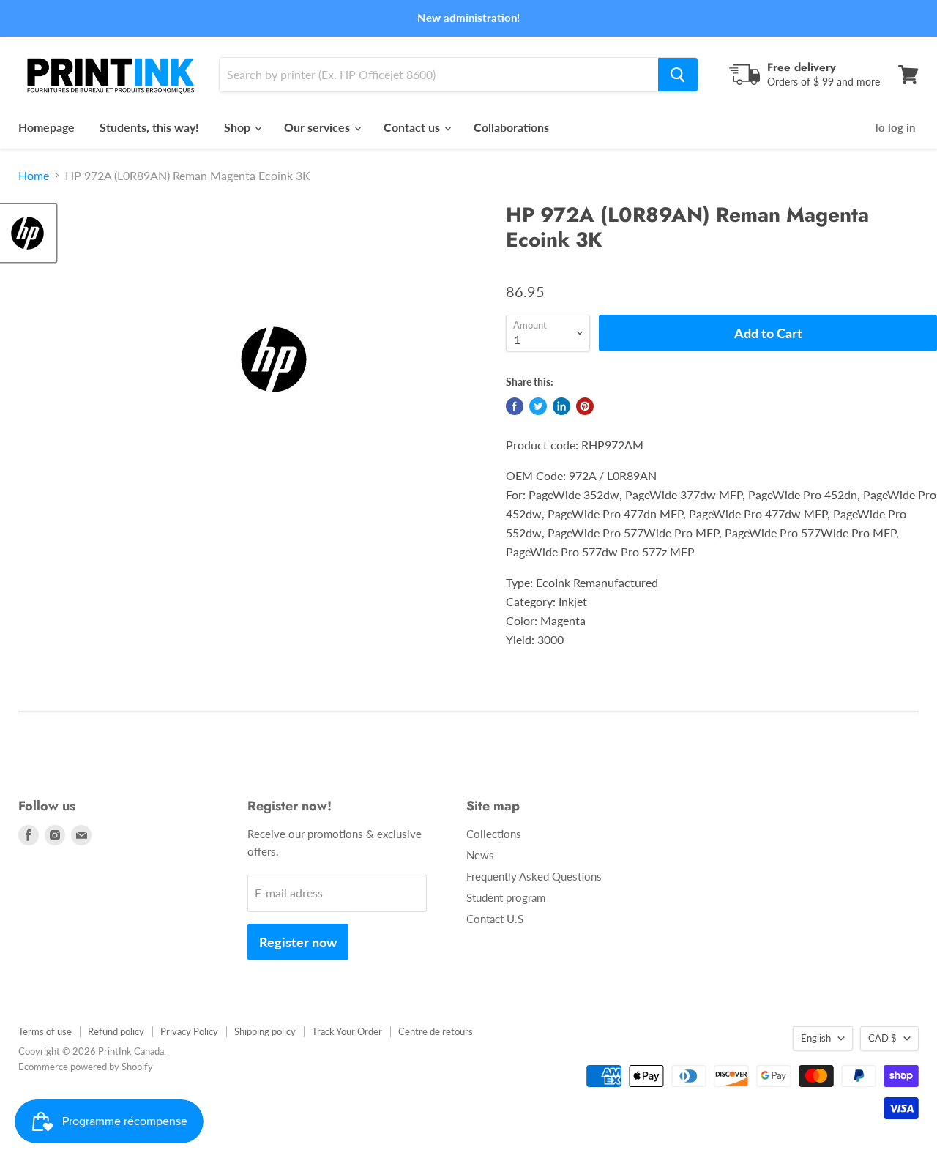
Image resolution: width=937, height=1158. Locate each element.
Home (33, 175)
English (816, 1038)
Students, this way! (149, 127)
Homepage (46, 127)
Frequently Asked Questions (534, 876)
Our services (318, 127)
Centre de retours (435, 1031)
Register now (298, 942)
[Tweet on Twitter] (538, 406)
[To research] (678, 74)
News (480, 855)
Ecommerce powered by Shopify (85, 1066)
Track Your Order (347, 1031)
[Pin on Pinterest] (585, 406)
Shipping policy (265, 1031)
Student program (505, 897)
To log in (894, 127)
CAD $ (882, 1038)
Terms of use (45, 1031)
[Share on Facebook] (514, 406)
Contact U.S (494, 918)
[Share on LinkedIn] (561, 406)
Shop (238, 127)
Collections (493, 833)
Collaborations (511, 127)
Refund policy (116, 1031)
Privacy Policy (189, 1031)
